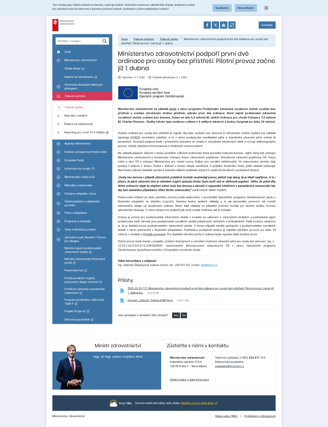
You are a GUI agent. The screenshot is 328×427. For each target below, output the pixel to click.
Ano (176, 315)
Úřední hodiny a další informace (189, 379)
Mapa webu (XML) (226, 416)
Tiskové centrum (143, 39)
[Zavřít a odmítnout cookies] (266, 8)
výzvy (173, 109)
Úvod (124, 39)
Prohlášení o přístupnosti (260, 416)
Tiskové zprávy (169, 39)
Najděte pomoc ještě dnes (197, 403)
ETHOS (135, 137)
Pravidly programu (154, 234)
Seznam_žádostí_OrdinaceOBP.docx (150, 300)
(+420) (253, 357)
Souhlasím (222, 8)
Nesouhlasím (246, 8)
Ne (183, 315)
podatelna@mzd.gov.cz (229, 366)
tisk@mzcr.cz (209, 265)
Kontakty (267, 25)
